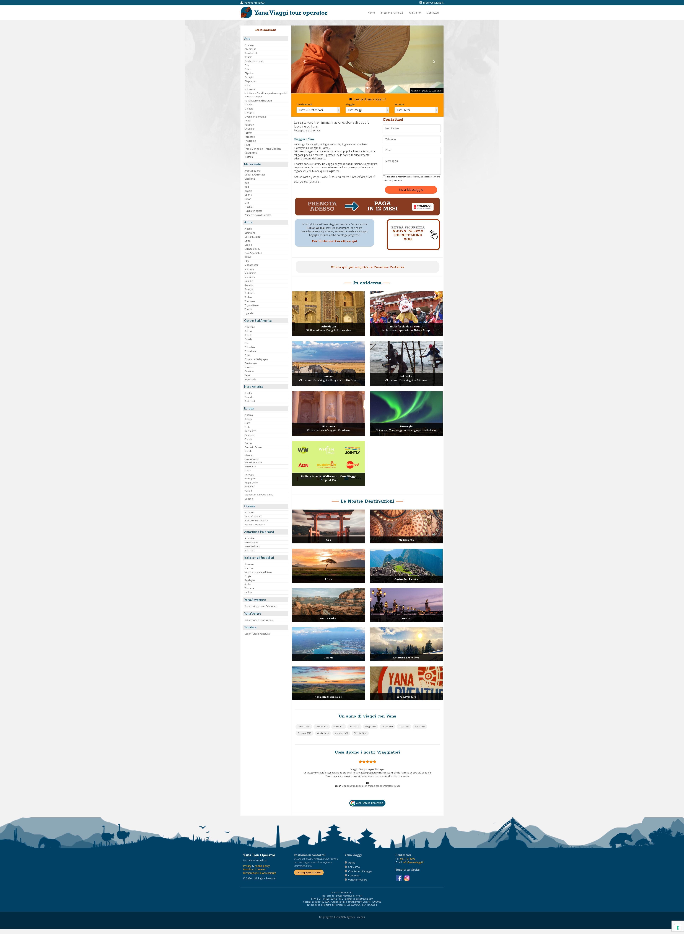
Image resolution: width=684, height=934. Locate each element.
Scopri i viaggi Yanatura (257, 633)
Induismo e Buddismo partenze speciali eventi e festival (266, 94)
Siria (247, 202)
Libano (248, 194)
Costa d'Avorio (252, 236)
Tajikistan (250, 136)
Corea (248, 69)
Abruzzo (249, 564)
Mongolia (250, 112)
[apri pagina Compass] (367, 206)
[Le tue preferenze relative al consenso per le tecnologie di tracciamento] (677, 927)
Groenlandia (251, 542)
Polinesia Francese (255, 524)
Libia (247, 261)
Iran (247, 182)
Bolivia (248, 331)
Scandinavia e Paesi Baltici (259, 494)
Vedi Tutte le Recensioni (369, 814)
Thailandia (250, 140)
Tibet (247, 144)
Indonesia (250, 89)
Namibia (249, 281)
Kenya (248, 256)
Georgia (249, 77)
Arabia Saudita (253, 170)
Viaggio (350, 104)
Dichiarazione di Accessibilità (259, 884)
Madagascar (251, 264)
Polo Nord (250, 550)
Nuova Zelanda (253, 516)
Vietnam (249, 156)
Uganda (249, 313)
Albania (249, 414)
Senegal (249, 289)
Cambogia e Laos (254, 61)
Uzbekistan (251, 152)
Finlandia (249, 435)
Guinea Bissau (252, 248)
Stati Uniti (250, 401)
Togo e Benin (252, 305)
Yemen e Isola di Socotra (258, 215)
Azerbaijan (250, 48)
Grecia (248, 443)
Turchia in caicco (253, 210)
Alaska (248, 393)
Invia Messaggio (411, 189)
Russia (248, 490)
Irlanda (248, 451)
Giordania (250, 178)
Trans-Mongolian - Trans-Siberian (263, 148)
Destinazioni (304, 104)
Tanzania (250, 301)
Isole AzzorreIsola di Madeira (253, 460)
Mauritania (250, 272)
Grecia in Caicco (253, 447)
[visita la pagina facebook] (399, 889)
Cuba (247, 355)
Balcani (248, 419)
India (247, 85)
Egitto (247, 240)
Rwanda (249, 285)
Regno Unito (251, 482)
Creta (247, 427)
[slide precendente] (302, 59)
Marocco (249, 269)
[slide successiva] (432, 59)
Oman (248, 198)
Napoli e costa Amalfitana (258, 572)
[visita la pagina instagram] (407, 889)
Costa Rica (250, 351)
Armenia (249, 45)
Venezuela (250, 379)
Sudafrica (250, 293)
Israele (248, 190)
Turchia (249, 206)
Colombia (250, 347)
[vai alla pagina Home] (285, 13)
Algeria (248, 228)
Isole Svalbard (252, 546)
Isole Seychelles (253, 253)
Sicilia (248, 584)
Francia (248, 439)
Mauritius (250, 277)
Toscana (249, 588)
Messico (249, 367)
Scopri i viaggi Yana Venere (259, 620)
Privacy (416, 176)
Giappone (250, 81)
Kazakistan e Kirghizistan (258, 100)
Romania (249, 486)
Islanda (249, 455)
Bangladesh (251, 53)
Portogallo (250, 478)
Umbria (248, 592)
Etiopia (248, 244)
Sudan (248, 297)
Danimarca (250, 430)
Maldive (249, 104)
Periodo (399, 104)
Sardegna (250, 580)
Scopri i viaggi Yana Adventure (261, 606)
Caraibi (248, 339)
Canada (249, 397)
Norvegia (249, 474)
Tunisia (248, 309)
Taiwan (248, 132)
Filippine (249, 73)
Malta (248, 470)
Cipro (247, 422)
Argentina (250, 327)
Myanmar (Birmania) (255, 116)
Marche (249, 568)
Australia (249, 512)
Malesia (249, 108)
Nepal (248, 120)
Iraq (247, 186)
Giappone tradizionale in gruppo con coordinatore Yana (370, 802)
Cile (246, 343)
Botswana (250, 232)
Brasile (248, 335)
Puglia (248, 576)
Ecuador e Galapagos (256, 359)
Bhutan (248, 56)
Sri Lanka (250, 128)
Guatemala (251, 363)
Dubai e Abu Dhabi (255, 174)
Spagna (249, 498)
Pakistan (249, 124)
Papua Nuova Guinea (256, 520)
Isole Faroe (250, 466)
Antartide (250, 538)
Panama (249, 371)
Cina (247, 65)
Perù (247, 375)
